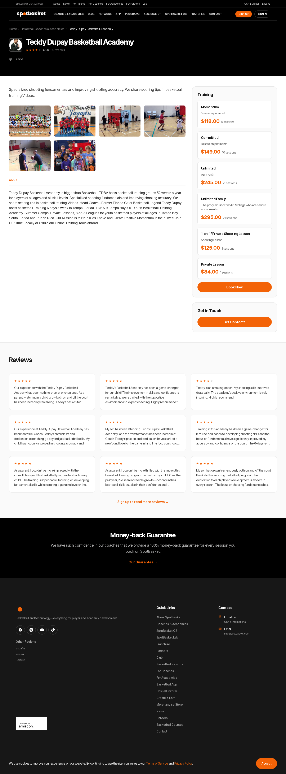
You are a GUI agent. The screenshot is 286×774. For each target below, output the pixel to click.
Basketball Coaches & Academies (42, 29)
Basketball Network (169, 664)
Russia (20, 654)
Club (91, 14)
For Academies (114, 3)
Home (13, 29)
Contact (215, 14)
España (266, 3)
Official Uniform (166, 691)
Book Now (234, 287)
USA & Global (251, 3)
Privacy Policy (183, 763)
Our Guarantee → (143, 562)
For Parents (79, 3)
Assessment (152, 14)
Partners (162, 651)
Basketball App (166, 684)
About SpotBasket (168, 617)
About (56, 3)
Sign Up (244, 14)
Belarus (20, 660)
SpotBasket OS (175, 14)
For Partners (132, 3)
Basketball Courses (169, 724)
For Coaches (96, 3)
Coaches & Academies (68, 14)
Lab (145, 3)
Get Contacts (234, 322)
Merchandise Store (169, 704)
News (66, 3)
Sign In (262, 14)
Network (105, 14)
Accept (267, 763)
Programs (132, 14)
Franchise (198, 14)
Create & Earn (165, 698)
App (118, 14)
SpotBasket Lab (167, 637)
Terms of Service (157, 763)
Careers (162, 718)
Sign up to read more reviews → (143, 502)
